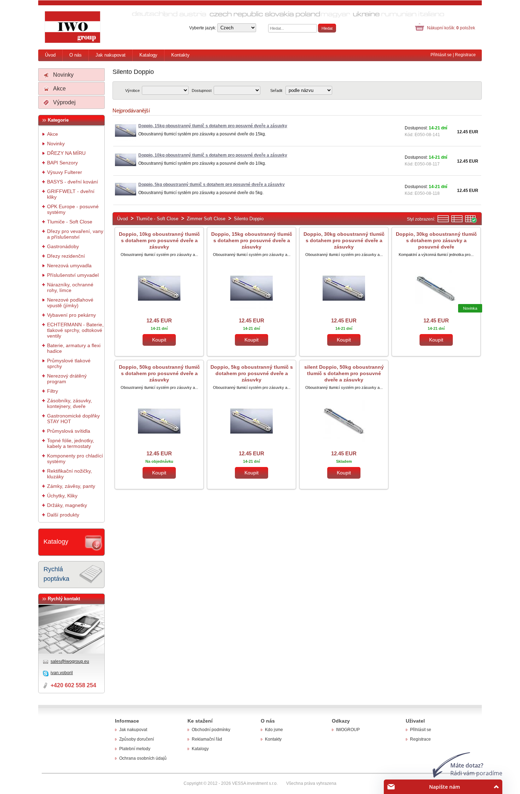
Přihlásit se (441, 54)
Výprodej (64, 102)
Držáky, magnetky (67, 505)
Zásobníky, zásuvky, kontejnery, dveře (69, 403)
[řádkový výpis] (443, 221)
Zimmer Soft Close (206, 218)
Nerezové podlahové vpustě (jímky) (70, 302)
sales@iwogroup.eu (70, 661)
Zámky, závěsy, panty (71, 486)
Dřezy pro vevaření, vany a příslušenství (75, 234)
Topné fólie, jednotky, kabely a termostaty (70, 443)
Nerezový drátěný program (67, 378)
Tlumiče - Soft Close (69, 221)
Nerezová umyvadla (69, 265)
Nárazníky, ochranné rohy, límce (70, 287)
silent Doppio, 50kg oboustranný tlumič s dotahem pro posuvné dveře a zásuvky (344, 373)
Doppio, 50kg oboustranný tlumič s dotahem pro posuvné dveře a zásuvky (159, 373)
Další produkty (63, 515)
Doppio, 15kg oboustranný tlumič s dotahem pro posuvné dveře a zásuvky (251, 240)
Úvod (50, 55)
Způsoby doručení (136, 739)
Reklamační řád (207, 739)
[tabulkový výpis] (470, 221)
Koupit (159, 340)
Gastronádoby (63, 246)
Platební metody (134, 748)
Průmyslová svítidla (68, 431)
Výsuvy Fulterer (64, 172)
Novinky (63, 75)
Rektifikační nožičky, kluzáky (69, 473)
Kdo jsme (274, 729)
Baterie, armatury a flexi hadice (73, 348)
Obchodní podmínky (211, 729)
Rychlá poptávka (56, 574)
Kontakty (180, 55)
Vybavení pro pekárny (71, 315)
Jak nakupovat (111, 55)
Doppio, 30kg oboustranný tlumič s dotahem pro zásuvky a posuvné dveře (436, 240)
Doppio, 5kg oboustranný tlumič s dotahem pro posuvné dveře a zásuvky (251, 373)
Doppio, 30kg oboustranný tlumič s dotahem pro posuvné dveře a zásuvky (344, 240)
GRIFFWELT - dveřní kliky (70, 194)
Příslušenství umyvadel (73, 275)
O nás (75, 55)
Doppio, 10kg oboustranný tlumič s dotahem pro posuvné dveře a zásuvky (159, 240)
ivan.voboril (62, 672)
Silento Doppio (249, 218)
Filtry (52, 391)
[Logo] (72, 27)
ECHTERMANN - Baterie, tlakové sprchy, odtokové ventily (75, 330)
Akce (59, 89)
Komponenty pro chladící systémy (75, 458)
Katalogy (148, 55)
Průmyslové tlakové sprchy (69, 363)
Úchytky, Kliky (62, 495)
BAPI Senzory (62, 162)
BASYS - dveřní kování (72, 182)
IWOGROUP (348, 729)
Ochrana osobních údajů (143, 758)
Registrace (465, 54)
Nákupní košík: (451, 27)
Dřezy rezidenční (66, 256)
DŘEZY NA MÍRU (66, 153)
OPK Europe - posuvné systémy (73, 209)
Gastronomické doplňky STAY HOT (73, 418)
